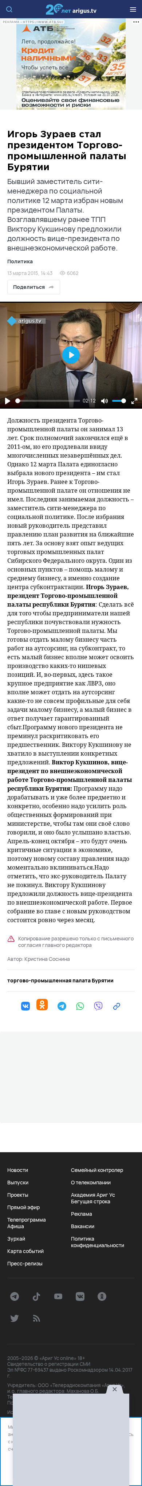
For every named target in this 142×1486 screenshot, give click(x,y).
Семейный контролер (97, 1170)
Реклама (81, 1214)
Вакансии (82, 1226)
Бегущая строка (90, 1201)
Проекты (17, 1195)
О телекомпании (91, 1182)
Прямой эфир (23, 1207)
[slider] (47, 400)
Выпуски (17, 1182)
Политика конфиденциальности (97, 1242)
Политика (20, 261)
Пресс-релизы (25, 1263)
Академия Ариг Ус (93, 1195)
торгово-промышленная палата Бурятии (60, 980)
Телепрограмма (26, 1219)
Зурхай (16, 1238)
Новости (17, 1170)
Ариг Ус (71, 9)
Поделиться (29, 286)
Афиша (15, 1226)
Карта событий (25, 1251)
